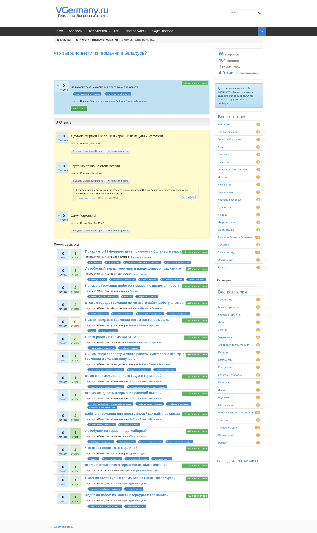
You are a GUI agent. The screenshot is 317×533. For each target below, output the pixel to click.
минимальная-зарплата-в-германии (107, 369)
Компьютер (225, 184)
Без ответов (98, 31)
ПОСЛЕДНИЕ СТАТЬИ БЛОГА (238, 461)
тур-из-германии (197, 279)
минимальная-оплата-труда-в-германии (147, 387)
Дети (221, 147)
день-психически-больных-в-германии (143, 262)
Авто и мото (225, 124)
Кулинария (224, 207)
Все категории (232, 116)
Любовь (222, 214)
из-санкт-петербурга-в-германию (105, 489)
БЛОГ (60, 31)
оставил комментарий (86, 198)
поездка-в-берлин (162, 459)
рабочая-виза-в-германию (150, 404)
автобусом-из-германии (123, 279)
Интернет (223, 177)
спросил (75, 100)
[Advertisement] (131, 67)
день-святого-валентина (178, 262)
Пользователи (136, 31)
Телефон (223, 244)
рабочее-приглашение (180, 404)
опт (92, 330)
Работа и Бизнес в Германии (131, 101)
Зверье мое (225, 162)
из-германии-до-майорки (180, 441)
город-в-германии (99, 313)
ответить (80, 108)
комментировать (119, 150)
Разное (222, 267)
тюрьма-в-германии (147, 296)
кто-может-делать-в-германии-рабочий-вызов (111, 404)
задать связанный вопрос (89, 150)
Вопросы (75, 31)
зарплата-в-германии (139, 369)
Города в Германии (229, 139)
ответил (75, 143)
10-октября (96, 262)
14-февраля (113, 262)
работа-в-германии (123, 313)
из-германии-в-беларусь (119, 94)
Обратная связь (63, 526)
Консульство (225, 192)
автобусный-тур (98, 279)
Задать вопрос (162, 31)
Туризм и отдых (138, 274)
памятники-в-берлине (137, 459)
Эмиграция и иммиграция (144, 470)
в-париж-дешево (148, 279)
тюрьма (127, 296)
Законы (134, 291)
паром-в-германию (136, 506)
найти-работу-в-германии (150, 313)
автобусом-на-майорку (151, 441)
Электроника (225, 260)
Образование (226, 229)
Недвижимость (227, 222)
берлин (94, 459)
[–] (58, 88)
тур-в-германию (135, 489)
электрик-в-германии (179, 313)
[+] (58, 85)
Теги (117, 31)
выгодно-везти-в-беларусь (88, 94)
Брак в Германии (228, 132)
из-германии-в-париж (172, 279)
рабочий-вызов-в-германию (103, 407)
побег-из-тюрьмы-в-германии (104, 296)
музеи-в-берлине (112, 459)
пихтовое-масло (109, 330)
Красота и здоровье (141, 257)
